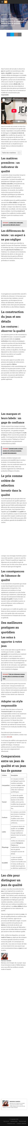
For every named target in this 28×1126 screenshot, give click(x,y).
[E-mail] (2, 973)
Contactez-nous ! (11, 1123)
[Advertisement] (14, 53)
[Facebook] (8, 34)
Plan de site (6, 1121)
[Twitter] (12, 34)
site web (9, 737)
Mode (9, 14)
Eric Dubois (4, 14)
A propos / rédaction (21, 1123)
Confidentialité (14, 1121)
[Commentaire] (16, 34)
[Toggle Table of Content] (18, 152)
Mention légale (22, 1121)
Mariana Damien (4, 25)
